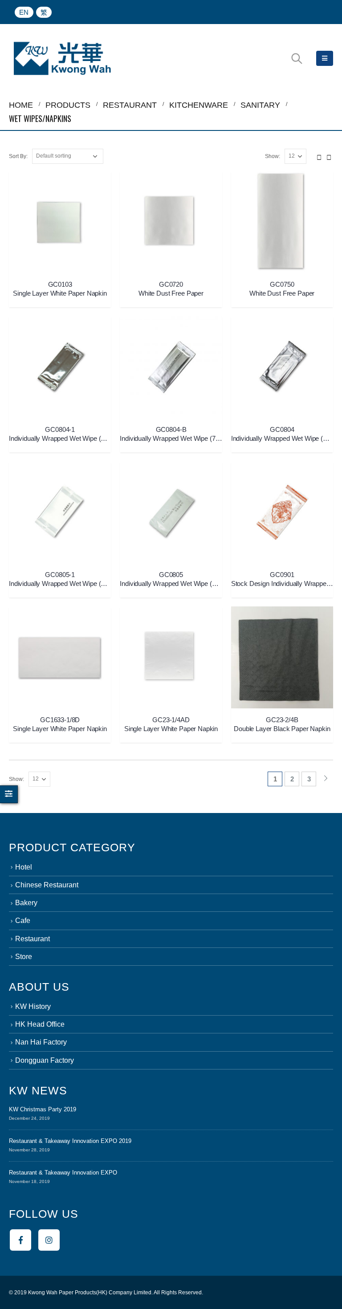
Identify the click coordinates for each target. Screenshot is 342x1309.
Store (23, 956)
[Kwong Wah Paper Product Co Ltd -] (62, 58)
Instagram (49, 1240)
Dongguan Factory (44, 1060)
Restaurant (32, 939)
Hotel (23, 867)
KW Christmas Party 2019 (42, 1109)
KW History (33, 1006)
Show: (272, 156)
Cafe (22, 920)
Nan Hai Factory (41, 1042)
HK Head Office (40, 1024)
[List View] (329, 156)
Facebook (20, 1240)
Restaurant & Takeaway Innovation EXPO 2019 (70, 1141)
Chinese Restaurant (46, 885)
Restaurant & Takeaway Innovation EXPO (63, 1172)
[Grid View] (319, 156)
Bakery (26, 903)
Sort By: (18, 156)
